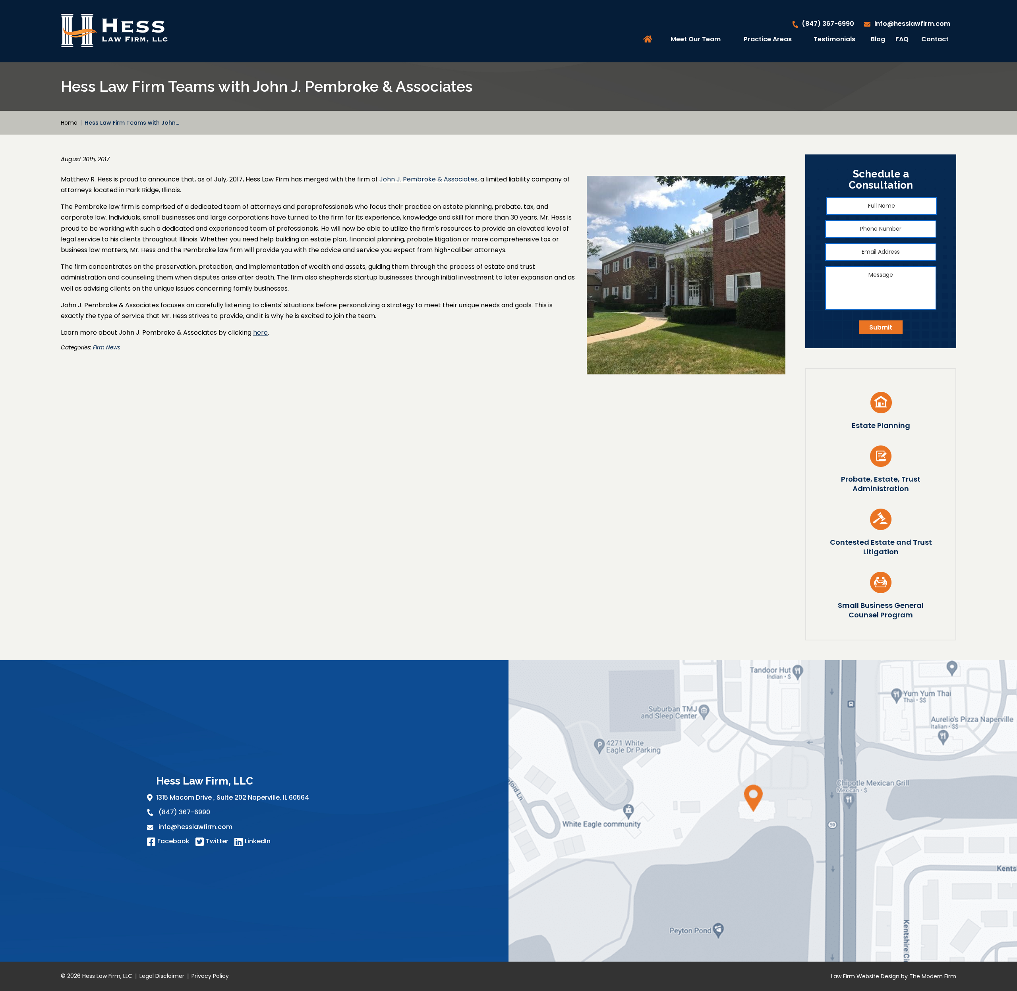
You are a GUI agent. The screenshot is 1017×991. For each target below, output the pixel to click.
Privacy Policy (210, 976)
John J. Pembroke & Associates (428, 179)
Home (648, 39)
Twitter (217, 841)
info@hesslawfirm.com (912, 23)
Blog (878, 39)
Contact (935, 39)
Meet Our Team (696, 39)
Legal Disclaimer (161, 976)
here (260, 332)
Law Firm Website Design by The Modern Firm (893, 976)
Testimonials (834, 39)
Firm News (106, 347)
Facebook (173, 841)
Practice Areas (768, 39)
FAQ (902, 39)
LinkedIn (258, 841)
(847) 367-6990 (828, 23)
